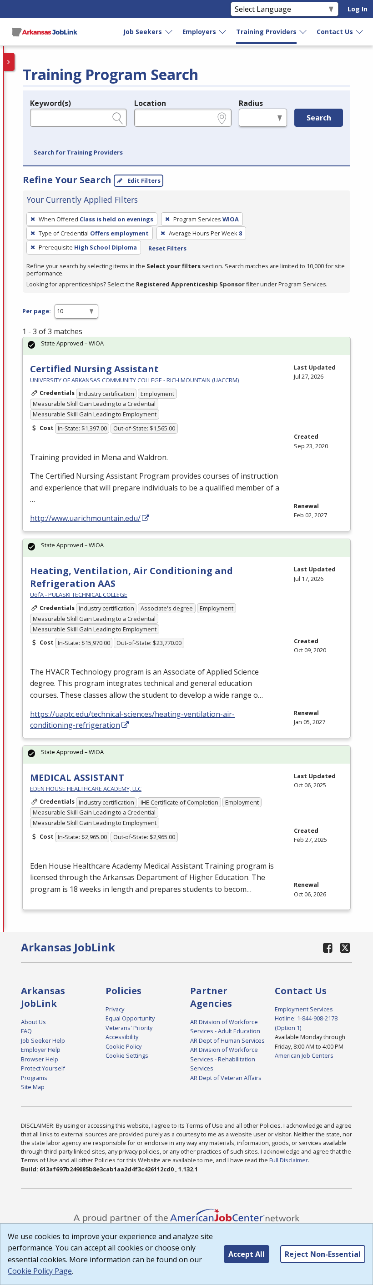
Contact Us (335, 31)
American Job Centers (304, 1055)
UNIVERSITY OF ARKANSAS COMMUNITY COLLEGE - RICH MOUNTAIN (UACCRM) (134, 380)
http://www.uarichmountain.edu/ (85, 518)
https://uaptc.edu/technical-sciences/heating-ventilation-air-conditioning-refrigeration (132, 719)
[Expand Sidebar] (9, 62)
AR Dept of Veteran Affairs (226, 1078)
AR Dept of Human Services (227, 1040)
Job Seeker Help (43, 1040)
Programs (34, 1078)
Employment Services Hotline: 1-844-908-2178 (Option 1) (306, 1018)
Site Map (33, 1087)
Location (150, 103)
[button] (78, 152)
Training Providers (266, 31)
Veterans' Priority (129, 1028)
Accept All (246, 1254)
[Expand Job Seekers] (169, 31)
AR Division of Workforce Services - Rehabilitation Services (224, 1058)
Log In (358, 9)
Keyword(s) (50, 103)
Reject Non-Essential (323, 1254)
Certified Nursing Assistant (94, 369)
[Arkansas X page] (345, 947)
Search (319, 118)
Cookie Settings (127, 1055)
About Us (33, 1022)
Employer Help (40, 1049)
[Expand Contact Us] (360, 31)
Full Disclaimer (288, 1160)
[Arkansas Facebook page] (328, 947)
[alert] (186, 346)
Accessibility (122, 1037)
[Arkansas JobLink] (44, 31)
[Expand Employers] (223, 31)
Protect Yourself (43, 1068)
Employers (199, 31)
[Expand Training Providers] (303, 31)
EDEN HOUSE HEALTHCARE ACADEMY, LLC (85, 789)
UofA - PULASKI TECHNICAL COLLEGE (78, 594)
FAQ (26, 1031)
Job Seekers (142, 31)
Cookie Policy (123, 1046)
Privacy (115, 1009)
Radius (251, 103)
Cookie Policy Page (40, 1271)
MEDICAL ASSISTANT (77, 777)
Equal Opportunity (130, 1018)
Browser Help (39, 1059)
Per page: (36, 311)
